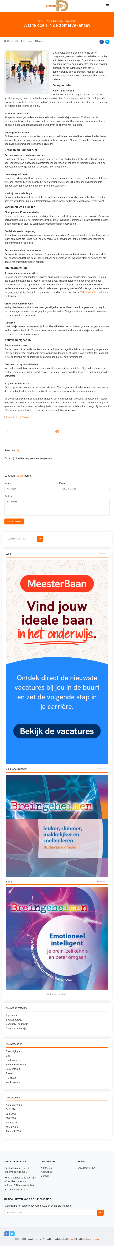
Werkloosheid (13, 1082)
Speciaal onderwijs (16, 1028)
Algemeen (27, 41)
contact (27, 1185)
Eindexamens (13, 1060)
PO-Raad (11, 1077)
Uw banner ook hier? (57, 994)
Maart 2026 (12, 1127)
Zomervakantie (12, 417)
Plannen (25, 417)
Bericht (8, 496)
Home (40, 21)
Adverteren (46, 1168)
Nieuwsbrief (46, 1172)
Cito (8, 1056)
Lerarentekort (13, 1069)
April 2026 (11, 1122)
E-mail (62, 483)
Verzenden (15, 521)
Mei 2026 (11, 1118)
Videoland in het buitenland (94, 292)
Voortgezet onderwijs (17, 1024)
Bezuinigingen (13, 1051)
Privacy (70, 1239)
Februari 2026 (13, 1131)
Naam (7, 483)
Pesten (9, 1073)
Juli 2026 (11, 1109)
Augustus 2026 (14, 1105)
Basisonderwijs (14, 1019)
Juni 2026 (11, 1114)
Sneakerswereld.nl (86, 1168)
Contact (45, 1176)
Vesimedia (94, 1239)
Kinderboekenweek (16, 1064)
